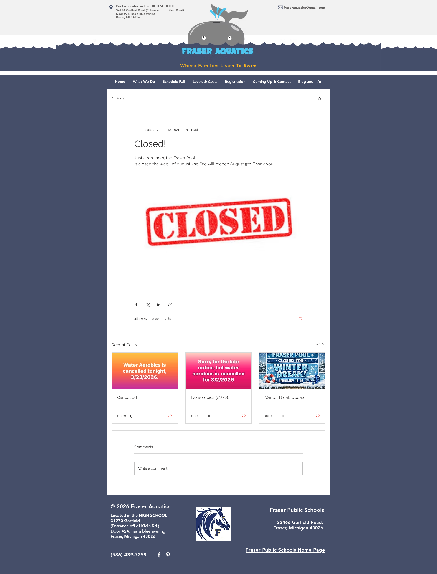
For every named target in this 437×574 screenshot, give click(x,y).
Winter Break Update (285, 397)
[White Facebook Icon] (159, 554)
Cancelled (127, 397)
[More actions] (300, 129)
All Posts (118, 98)
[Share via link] (170, 304)
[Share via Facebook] (136, 304)
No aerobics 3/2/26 (210, 397)
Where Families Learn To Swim (218, 65)
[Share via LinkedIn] (159, 304)
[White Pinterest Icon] (168, 554)
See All (320, 344)
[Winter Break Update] (292, 371)
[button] (320, 98)
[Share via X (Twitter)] (147, 304)
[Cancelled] (145, 371)
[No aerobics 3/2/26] (219, 371)
